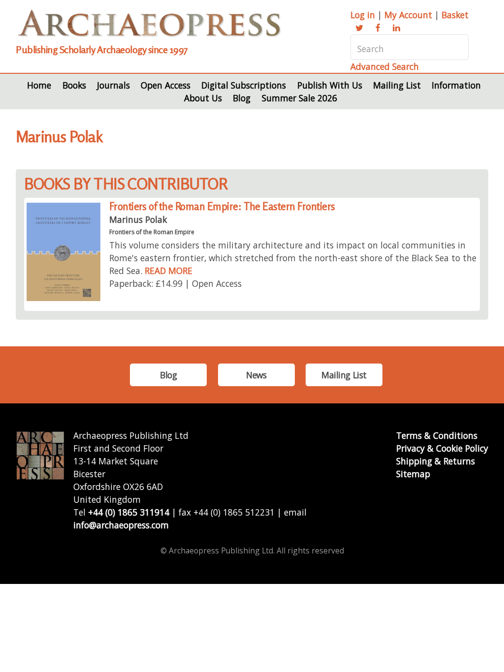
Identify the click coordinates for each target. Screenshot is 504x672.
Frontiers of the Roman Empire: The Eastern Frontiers (222, 206)
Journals (113, 85)
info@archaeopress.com (121, 525)
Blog (242, 98)
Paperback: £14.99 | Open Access (175, 283)
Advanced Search (384, 66)
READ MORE (168, 270)
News (256, 375)
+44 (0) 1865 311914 (128, 512)
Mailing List (397, 85)
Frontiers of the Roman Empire (151, 232)
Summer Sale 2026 (299, 98)
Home (39, 85)
